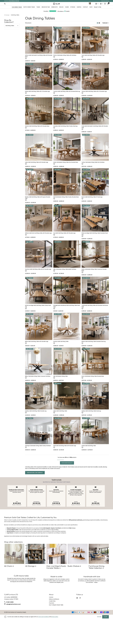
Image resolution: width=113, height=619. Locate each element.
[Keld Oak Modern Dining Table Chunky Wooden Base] (67, 181)
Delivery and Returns (54, 599)
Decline (99, 616)
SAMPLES (79, 7)
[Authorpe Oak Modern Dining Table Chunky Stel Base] (38, 430)
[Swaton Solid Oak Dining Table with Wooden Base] (38, 111)
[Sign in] (101, 3)
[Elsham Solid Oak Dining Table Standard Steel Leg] (95, 326)
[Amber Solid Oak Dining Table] (95, 430)
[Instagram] (77, 598)
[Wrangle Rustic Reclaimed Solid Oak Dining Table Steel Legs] (67, 290)
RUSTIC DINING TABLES (29, 7)
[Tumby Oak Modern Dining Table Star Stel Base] (95, 147)
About (51, 594)
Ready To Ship (97, 7)
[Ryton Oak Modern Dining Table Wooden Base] (95, 361)
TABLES (38, 7)
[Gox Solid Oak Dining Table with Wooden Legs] (67, 218)
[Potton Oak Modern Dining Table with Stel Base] (67, 40)
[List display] (99, 23)
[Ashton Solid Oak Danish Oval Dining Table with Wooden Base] (38, 40)
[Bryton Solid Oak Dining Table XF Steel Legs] (95, 181)
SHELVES (61, 7)
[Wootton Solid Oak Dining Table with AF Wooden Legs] (38, 254)
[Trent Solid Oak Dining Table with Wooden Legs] (95, 40)
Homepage (6, 15)
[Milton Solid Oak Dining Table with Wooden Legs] (38, 326)
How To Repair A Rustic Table (56, 605)
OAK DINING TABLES (17, 7)
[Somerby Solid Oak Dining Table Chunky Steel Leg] (67, 111)
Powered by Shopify (21, 612)
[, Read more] (96, 3)
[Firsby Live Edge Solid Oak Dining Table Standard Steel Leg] (95, 218)
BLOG (91, 7)
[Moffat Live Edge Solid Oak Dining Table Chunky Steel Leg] (38, 290)
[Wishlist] (105, 3)
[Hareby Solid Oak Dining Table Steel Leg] (95, 395)
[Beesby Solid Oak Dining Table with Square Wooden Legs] (38, 181)
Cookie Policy (52, 601)
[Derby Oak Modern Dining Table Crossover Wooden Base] (95, 254)
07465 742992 (9, 602)
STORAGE (72, 7)
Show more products (67, 463)
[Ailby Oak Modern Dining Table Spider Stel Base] (67, 254)
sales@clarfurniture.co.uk (13, 604)
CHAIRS (67, 7)
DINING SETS (54, 7)
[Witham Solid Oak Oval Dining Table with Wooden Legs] (38, 218)
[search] (4, 3)
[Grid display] (97, 23)
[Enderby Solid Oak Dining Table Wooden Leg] (38, 395)
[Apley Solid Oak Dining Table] (67, 395)
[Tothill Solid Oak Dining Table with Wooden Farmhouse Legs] (95, 290)
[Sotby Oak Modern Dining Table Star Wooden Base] (67, 147)
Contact (51, 597)
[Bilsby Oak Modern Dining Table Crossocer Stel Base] (38, 361)
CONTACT (85, 7)
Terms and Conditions (43, 616)
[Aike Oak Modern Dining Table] (67, 361)
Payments (51, 603)
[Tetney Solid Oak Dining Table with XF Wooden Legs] (95, 76)
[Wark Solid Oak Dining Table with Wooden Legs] (67, 430)
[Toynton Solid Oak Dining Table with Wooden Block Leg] (67, 76)
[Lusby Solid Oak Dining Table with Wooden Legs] (38, 147)
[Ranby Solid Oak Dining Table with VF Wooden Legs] (38, 76)
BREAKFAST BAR (46, 7)
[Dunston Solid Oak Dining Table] (67, 326)
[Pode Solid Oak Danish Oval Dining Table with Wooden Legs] (95, 111)
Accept (105, 616)
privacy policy (54, 616)
